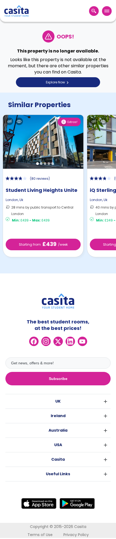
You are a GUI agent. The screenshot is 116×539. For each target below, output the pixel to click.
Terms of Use (40, 534)
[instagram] (46, 341)
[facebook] (34, 341)
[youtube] (82, 341)
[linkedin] (70, 341)
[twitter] (58, 341)
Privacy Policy (76, 534)
